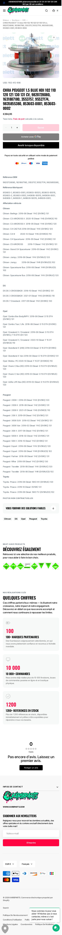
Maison (6, 20)
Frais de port (19, 119)
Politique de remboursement (15, 929)
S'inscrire (29, 856)
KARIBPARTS (15, 912)
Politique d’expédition (34, 934)
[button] (4, 10)
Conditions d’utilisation (12, 934)
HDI (24, 20)
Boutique (16, 20)
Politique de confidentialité (41, 929)
